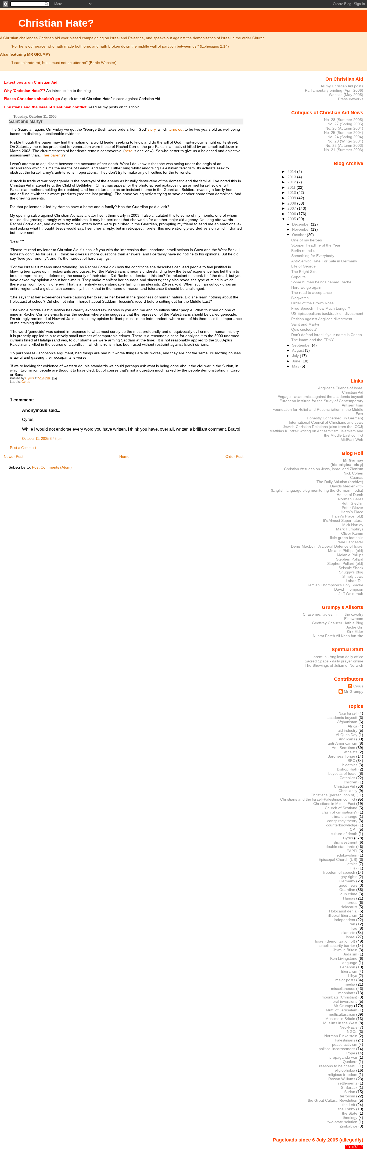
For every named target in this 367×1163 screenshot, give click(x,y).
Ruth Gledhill (352, 503)
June (296, 361)
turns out (176, 129)
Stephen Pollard (349, 559)
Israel (350, 937)
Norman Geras (350, 499)
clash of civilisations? (339, 812)
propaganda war (343, 1057)
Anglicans (347, 739)
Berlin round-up (304, 250)
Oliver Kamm (352, 533)
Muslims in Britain (340, 1018)
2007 (292, 208)
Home (124, 456)
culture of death (344, 834)
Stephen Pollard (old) (345, 563)
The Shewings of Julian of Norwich (334, 665)
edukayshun (347, 855)
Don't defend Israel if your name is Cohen (326, 335)
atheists (350, 752)
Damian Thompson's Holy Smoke (335, 585)
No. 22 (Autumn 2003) (344, 145)
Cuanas (356, 477)
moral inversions (343, 1001)
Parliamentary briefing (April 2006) (334, 90)
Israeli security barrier (336, 945)
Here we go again (306, 287)
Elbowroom (353, 618)
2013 (292, 177)
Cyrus (25, 381)
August (298, 350)
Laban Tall (354, 581)
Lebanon (347, 967)
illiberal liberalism (342, 915)
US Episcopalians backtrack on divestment (327, 313)
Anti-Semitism (343, 747)
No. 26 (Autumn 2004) (344, 128)
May (296, 366)
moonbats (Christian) (339, 997)
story (151, 129)
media (350, 984)
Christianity (348, 791)
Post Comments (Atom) (52, 467)
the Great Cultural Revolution (332, 1100)
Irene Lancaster (349, 542)
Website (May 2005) (346, 94)
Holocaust (348, 907)
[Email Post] (54, 378)
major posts (345, 980)
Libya (352, 975)
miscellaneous (343, 988)
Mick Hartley (352, 525)
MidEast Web (352, 439)
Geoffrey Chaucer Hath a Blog (337, 623)
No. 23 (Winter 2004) (345, 141)
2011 (292, 187)
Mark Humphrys (349, 529)
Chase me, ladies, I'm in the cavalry (333, 614)
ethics (352, 864)
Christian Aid (352, 392)
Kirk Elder (355, 631)
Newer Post (13, 456)
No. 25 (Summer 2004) (343, 132)
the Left (348, 1105)
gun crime (348, 894)
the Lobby (346, 1109)
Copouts (298, 277)
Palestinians (345, 1040)
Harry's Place (352, 512)
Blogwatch (300, 298)
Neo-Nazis (348, 1027)
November (301, 229)
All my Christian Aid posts (342, 86)
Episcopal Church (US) (338, 859)
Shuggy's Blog (351, 572)
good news (348, 885)
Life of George (303, 266)
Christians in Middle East (334, 803)
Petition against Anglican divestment (321, 319)
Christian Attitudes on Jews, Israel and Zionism (323, 469)
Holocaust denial (343, 911)
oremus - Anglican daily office (338, 657)
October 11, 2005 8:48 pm (42, 439)
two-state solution (342, 1122)
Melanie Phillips (350, 555)
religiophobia (344, 1070)
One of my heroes (306, 240)
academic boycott (342, 717)
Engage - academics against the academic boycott (320, 396)
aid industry (347, 730)
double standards (340, 846)
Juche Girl (354, 627)
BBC (351, 760)
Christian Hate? (56, 23)
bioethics (349, 765)
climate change (344, 816)
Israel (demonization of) (335, 941)
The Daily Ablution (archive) (339, 482)
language (349, 963)
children (350, 782)
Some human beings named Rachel (321, 282)
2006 (292, 214)
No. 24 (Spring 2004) (345, 137)
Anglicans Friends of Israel (340, 388)
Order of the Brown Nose (312, 303)
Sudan (349, 1092)
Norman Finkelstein (340, 1036)
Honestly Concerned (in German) (335, 418)
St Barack (349, 1087)
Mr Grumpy (353, 691)
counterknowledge (341, 825)
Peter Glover (352, 507)
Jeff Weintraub (351, 593)
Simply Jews (352, 576)
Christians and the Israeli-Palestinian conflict (317, 799)
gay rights (349, 877)
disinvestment (345, 842)
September (302, 345)
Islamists (347, 932)
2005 (292, 219)
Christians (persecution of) (333, 795)
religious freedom (342, 1074)
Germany (347, 881)
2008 (292, 203)
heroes (351, 902)
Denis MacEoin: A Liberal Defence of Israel (327, 546)
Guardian (347, 889)
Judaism (350, 954)
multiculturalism (342, 1014)
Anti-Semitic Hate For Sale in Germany (324, 261)
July (296, 356)
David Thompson (348, 589)
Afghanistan (347, 722)
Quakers (350, 1061)
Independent (344, 920)
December (301, 224)
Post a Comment (23, 448)
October (299, 235)
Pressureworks (350, 99)
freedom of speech (339, 872)
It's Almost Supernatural (343, 520)
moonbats (346, 993)
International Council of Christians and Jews (326, 422)
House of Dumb (350, 495)
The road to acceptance (311, 292)
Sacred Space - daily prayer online (334, 661)
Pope (350, 1053)
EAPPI (352, 851)
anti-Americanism (342, 743)
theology (350, 1117)
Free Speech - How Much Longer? (320, 308)
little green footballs (346, 538)
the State (349, 1113)
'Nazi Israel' (347, 713)
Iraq (354, 928)
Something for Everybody (312, 256)
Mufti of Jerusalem (341, 1010)
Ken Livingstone (343, 958)
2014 (292, 171)
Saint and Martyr (305, 324)
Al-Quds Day (346, 735)
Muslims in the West (340, 1023)
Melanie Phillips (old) (345, 550)
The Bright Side (304, 271)
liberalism (349, 971)
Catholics (347, 778)
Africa (352, 726)
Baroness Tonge (341, 756)
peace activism (344, 1044)
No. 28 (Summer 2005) (343, 119)
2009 (292, 198)
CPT (353, 829)
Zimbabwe (348, 1126)
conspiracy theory (342, 821)
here (128, 151)
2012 (292, 182)
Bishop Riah (347, 769)
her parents (53, 155)
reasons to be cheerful (338, 1066)
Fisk (353, 868)
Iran (351, 924)
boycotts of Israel (342, 773)
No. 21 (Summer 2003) (343, 150)
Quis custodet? (304, 329)
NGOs (352, 1031)
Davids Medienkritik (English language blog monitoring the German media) (317, 488)
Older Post (234, 456)
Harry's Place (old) (347, 516)
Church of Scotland (341, 808)
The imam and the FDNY (312, 340)
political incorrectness (337, 1049)
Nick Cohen (353, 473)
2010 (292, 192)
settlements (347, 1083)
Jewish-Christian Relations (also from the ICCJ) (323, 426)
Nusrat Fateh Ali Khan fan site (338, 636)
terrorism (347, 1096)
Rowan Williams (341, 1079)
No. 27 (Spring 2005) (345, 124)
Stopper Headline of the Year (315, 245)
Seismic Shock (351, 568)
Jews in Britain (345, 950)
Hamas (349, 898)
